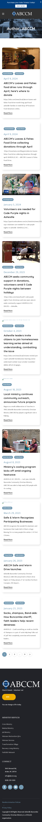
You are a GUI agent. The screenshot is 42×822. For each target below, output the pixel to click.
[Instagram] (10, 787)
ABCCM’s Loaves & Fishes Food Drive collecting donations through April (19, 142)
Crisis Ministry (7, 724)
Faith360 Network (8, 752)
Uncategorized (7, 199)
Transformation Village (10, 744)
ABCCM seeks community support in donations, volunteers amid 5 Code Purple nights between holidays (19, 284)
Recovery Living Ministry (10, 748)
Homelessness (7, 267)
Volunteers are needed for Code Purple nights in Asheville (19, 213)
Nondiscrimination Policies (11, 802)
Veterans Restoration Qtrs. (11, 736)
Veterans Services (8, 740)
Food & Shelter (7, 73)
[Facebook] (4, 787)
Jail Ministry (6, 732)
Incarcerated (9, 603)
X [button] (40, 2)
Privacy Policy (6, 807)
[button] (9, 697)
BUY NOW (21, 6)
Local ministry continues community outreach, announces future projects (20, 398)
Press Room (19, 73)
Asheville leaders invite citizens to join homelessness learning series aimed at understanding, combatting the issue (21, 343)
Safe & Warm (7, 508)
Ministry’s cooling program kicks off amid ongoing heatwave (20, 470)
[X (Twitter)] (21, 787)
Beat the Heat (7, 457)
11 (24, 654)
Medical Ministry (7, 728)
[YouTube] (15, 787)
